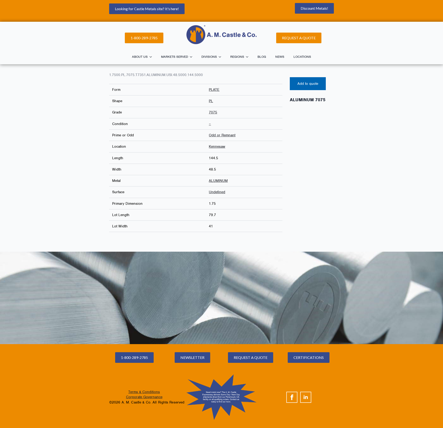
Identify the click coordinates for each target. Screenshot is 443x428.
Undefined (217, 192)
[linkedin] (305, 397)
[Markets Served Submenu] (192, 57)
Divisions (209, 57)
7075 (213, 112)
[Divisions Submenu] (221, 57)
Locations (302, 57)
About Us (140, 57)
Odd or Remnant (222, 135)
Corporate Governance (144, 397)
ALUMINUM (218, 180)
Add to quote (307, 83)
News (279, 57)
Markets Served (174, 57)
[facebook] (291, 397)
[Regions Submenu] (248, 57)
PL (211, 101)
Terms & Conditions (144, 392)
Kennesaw (217, 146)
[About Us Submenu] (152, 57)
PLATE (214, 89)
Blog (261, 57)
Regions (237, 57)
